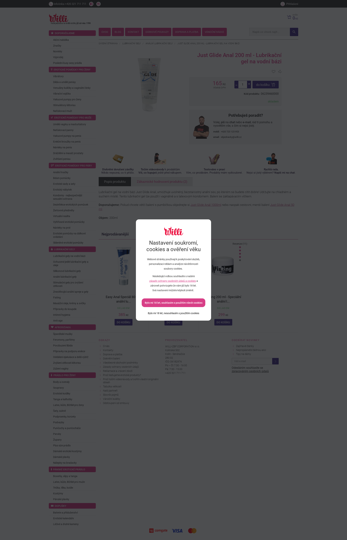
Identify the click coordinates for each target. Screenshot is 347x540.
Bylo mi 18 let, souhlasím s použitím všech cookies (173, 302)
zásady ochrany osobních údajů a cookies (172, 280)
